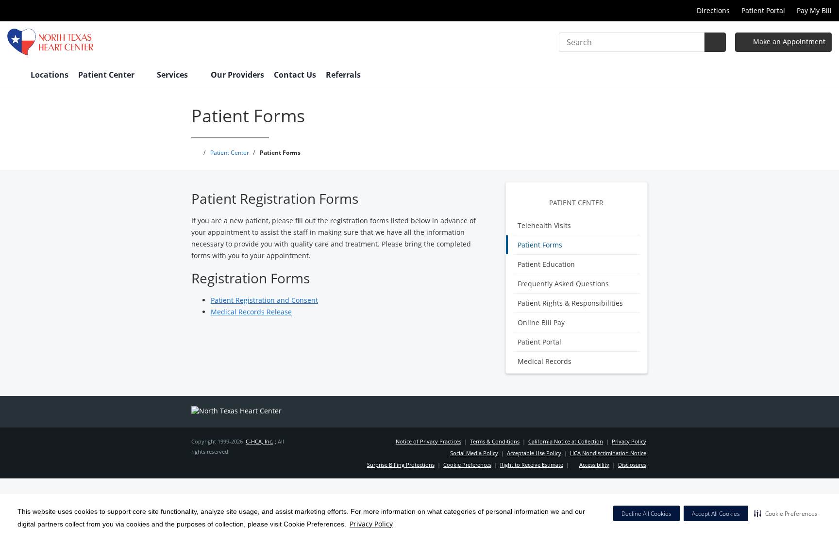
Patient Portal (763, 10)
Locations (49, 74)
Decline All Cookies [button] (646, 513)
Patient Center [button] (107, 74)
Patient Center (576, 202)
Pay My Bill (814, 10)
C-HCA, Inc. (259, 441)
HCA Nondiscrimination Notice (608, 453)
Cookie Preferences (467, 464)
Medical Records (544, 361)
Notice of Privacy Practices (428, 441)
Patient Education (546, 264)
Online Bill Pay (541, 322)
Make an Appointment (788, 41)
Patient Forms (540, 244)
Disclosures (632, 464)
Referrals (343, 74)
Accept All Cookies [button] (716, 513)
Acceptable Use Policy (534, 453)
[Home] (14, 76)
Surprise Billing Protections (401, 464)
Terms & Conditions (495, 441)
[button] (786, 513)
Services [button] (173, 74)
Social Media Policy (474, 453)
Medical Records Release (251, 311)
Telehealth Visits (544, 225)
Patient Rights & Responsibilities (570, 303)
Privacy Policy (371, 523)
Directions (713, 10)
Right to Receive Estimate (531, 464)
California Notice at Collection (565, 441)
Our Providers (237, 74)
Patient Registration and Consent (264, 300)
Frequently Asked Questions (563, 283)
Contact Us (295, 74)
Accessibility (594, 464)
